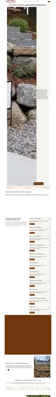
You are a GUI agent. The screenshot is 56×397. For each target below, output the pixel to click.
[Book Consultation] (42, 184)
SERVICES (33, 1)
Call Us (49, 1)
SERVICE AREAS (37, 1)
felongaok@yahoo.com (9, 388)
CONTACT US (30, 1)
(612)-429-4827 (23, 388)
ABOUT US (25, 1)
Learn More (32, 241)
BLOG (27, 1)
